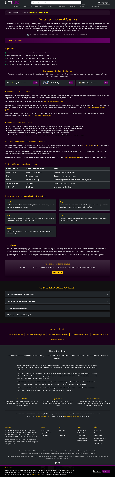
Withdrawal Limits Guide (100, 335)
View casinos (57, 273)
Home (18, 7)
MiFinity (84, 145)
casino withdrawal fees (72, 157)
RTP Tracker (62, 435)
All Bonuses (44, 435)
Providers (61, 433)
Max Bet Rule (80, 433)
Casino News (98, 435)
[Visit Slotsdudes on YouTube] (59, 463)
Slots (51, 7)
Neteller (91, 145)
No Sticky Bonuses (81, 438)
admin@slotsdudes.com (71, 416)
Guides (62, 7)
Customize (97, 471)
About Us (84, 7)
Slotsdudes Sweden (100, 438)
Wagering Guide (81, 430)
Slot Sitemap (98, 443)
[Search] (83, 2)
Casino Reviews (45, 430)
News (74, 7)
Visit (35, 83)
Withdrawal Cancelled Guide (58, 335)
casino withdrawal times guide (54, 101)
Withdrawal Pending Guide (36, 335)
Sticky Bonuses (80, 435)
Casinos (28, 7)
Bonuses (40, 7)
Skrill (98, 145)
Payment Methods (57, 339)
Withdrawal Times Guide (15, 335)
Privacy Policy (98, 430)
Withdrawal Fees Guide (80, 335)
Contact (96, 7)
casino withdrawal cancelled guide (40, 116)
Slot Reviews (62, 430)
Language (104, 3)
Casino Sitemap (99, 440)
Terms (96, 433)
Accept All (106, 471)
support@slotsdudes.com (41, 416)
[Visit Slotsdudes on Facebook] (56, 463)
